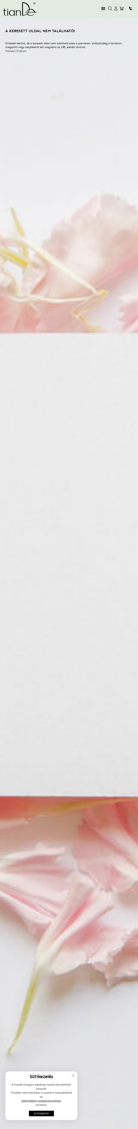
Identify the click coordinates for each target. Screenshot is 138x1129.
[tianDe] (20, 9)
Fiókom (22, 51)
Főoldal (10, 51)
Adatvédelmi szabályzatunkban (41, 1100)
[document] (41, 1095)
